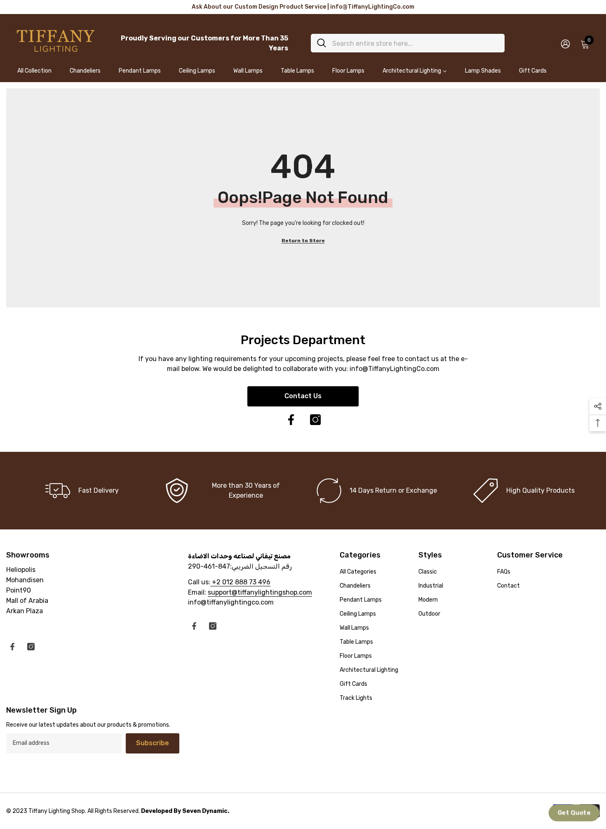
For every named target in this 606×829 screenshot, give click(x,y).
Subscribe (152, 743)
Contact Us (303, 396)
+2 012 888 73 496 (240, 582)
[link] (229, 490)
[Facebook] (291, 420)
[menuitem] (34, 74)
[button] (574, 813)
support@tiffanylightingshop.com (260, 592)
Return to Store (303, 240)
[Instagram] (315, 420)
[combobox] (415, 43)
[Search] (408, 43)
